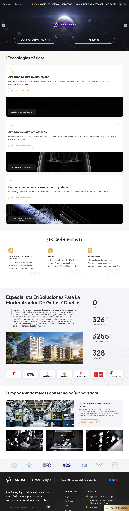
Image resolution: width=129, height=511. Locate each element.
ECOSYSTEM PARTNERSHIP (36, 39)
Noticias (87, 4)
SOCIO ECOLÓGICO (49, 4)
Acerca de (98, 4)
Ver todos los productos (21, 90)
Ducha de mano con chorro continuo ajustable (38, 187)
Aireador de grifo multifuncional (29, 76)
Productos (66, 4)
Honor (78, 4)
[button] (3, 25)
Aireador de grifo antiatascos (27, 132)
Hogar (35, 4)
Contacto (111, 4)
